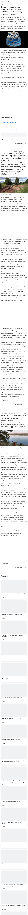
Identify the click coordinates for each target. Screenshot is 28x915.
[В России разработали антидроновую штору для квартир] (14, 901)
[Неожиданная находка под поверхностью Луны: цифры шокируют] (14, 880)
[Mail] (4, 1)
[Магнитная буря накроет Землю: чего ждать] (14, 838)
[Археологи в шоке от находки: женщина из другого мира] (14, 672)
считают (7, 24)
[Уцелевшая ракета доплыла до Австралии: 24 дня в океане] (14, 589)
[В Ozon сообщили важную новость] (14, 735)
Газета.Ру (15, 151)
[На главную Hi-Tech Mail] (7, 1)
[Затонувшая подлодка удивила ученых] (14, 610)
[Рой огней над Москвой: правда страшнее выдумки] (14, 631)
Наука (11, 4)
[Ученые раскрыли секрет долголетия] (14, 714)
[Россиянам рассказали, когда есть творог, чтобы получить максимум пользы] (14, 755)
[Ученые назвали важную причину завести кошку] (14, 818)
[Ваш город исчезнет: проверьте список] (14, 859)
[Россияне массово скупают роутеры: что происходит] (14, 693)
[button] (14, 39)
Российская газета (17, 413)
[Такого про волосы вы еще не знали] (14, 797)
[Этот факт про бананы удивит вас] (14, 651)
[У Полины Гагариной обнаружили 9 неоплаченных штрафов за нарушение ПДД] (14, 776)
